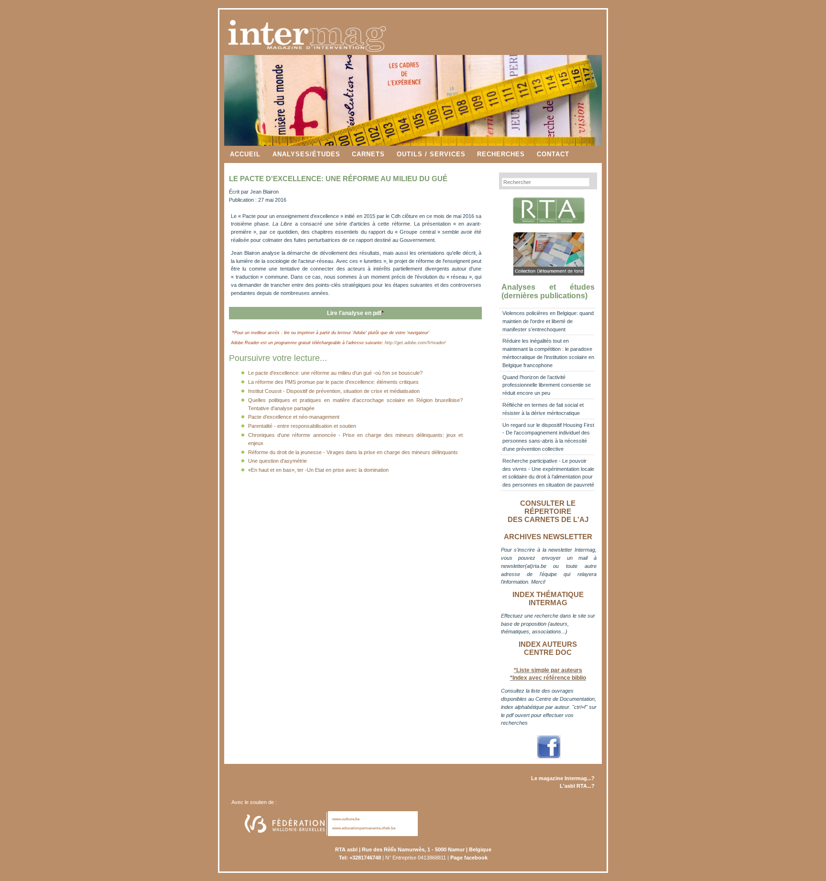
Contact (553, 154)
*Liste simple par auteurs (548, 670)
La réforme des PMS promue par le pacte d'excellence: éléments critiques (333, 382)
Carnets (368, 154)
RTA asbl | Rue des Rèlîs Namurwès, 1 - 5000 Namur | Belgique (413, 849)
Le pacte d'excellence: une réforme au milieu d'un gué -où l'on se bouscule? (335, 373)
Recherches (501, 154)
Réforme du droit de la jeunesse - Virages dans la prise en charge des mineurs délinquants (353, 452)
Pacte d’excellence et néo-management (293, 417)
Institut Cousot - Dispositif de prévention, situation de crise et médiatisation (334, 391)
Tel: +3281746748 (360, 857)
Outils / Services (431, 154)
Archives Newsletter (548, 537)
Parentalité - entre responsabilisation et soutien (302, 426)
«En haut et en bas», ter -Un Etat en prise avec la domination (318, 470)
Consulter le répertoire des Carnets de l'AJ (548, 511)
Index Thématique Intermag (548, 599)
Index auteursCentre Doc (548, 648)
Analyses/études (306, 154)
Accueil (245, 154)
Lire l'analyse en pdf (355, 313)
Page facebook (469, 857)
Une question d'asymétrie (277, 461)
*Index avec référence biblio (548, 677)
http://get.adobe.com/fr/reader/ (415, 342)
